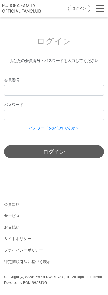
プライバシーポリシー (23, 250)
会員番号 (12, 80)
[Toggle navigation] (100, 9)
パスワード (14, 104)
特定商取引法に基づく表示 (27, 261)
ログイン (79, 9)
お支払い (12, 227)
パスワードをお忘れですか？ (54, 128)
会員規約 (12, 204)
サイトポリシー (17, 238)
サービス (12, 216)
